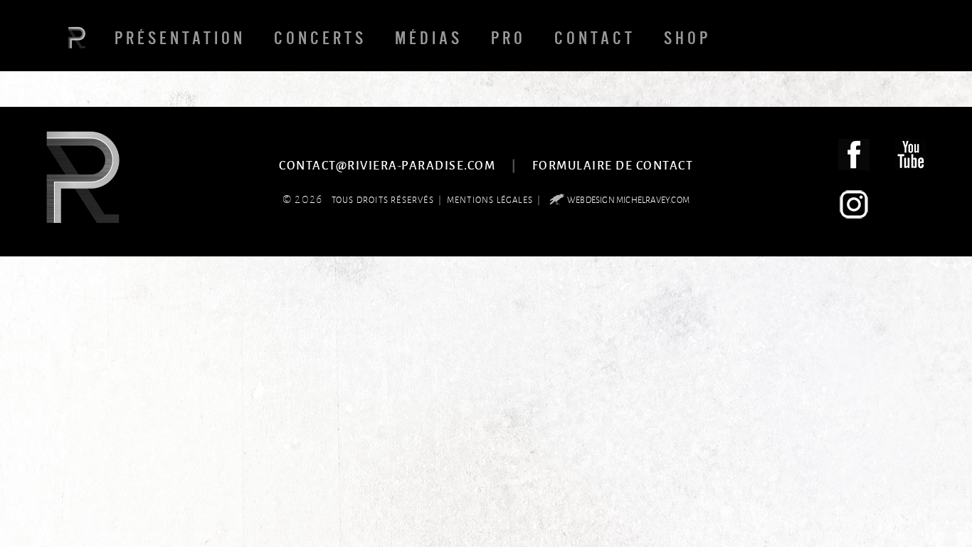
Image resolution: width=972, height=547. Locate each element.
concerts (320, 38)
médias (429, 38)
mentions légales (490, 200)
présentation (180, 38)
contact (594, 38)
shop (687, 38)
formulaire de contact (613, 165)
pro (508, 38)
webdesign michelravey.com (628, 200)
